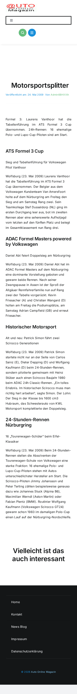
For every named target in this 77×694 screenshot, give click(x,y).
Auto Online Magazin (43, 671)
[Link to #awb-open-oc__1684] (32, 33)
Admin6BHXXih (60, 94)
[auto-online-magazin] (21, 5)
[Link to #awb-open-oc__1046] (23, 33)
